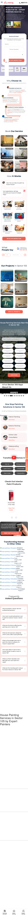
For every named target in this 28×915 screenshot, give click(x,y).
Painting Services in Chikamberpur (8, 361)
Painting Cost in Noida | (10, 885)
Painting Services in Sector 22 (8, 351)
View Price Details (11, 509)
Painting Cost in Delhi (15, 890)
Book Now (12, 419)
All (7, 255)
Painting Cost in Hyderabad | (14, 886)
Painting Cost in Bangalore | (11, 881)
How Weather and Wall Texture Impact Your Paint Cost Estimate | (14, 848)
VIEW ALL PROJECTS (14, 311)
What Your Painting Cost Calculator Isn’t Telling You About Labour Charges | (14, 861)
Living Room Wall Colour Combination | (14, 897)
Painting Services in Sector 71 (8, 346)
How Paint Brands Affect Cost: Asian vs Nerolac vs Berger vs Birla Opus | (13, 857)
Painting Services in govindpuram (20, 366)
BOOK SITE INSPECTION (14, 238)
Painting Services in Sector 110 (20, 361)
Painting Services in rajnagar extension (20, 346)
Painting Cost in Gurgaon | (15, 883)
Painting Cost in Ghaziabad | (11, 888)
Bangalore (16, 255)
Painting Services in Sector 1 (20, 351)
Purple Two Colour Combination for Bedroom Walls (14, 903)
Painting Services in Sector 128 (8, 356)
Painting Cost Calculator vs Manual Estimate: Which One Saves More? (14, 874)
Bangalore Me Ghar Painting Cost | (12, 846)
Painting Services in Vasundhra (20, 356)
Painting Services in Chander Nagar (8, 366)
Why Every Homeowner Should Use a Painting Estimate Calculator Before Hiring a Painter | (14, 870)
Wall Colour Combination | (14, 901)
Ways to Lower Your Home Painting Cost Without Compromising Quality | (14, 851)
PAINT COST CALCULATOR (11, 533)
